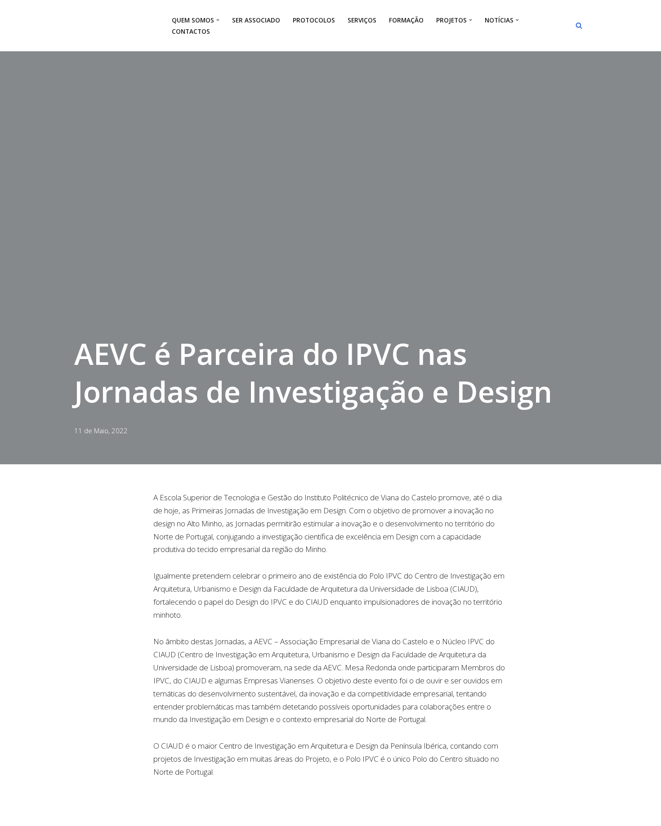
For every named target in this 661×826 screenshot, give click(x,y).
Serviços (362, 20)
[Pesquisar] (579, 25)
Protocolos (314, 20)
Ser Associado (256, 20)
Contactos (191, 31)
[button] (217, 20)
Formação (406, 20)
